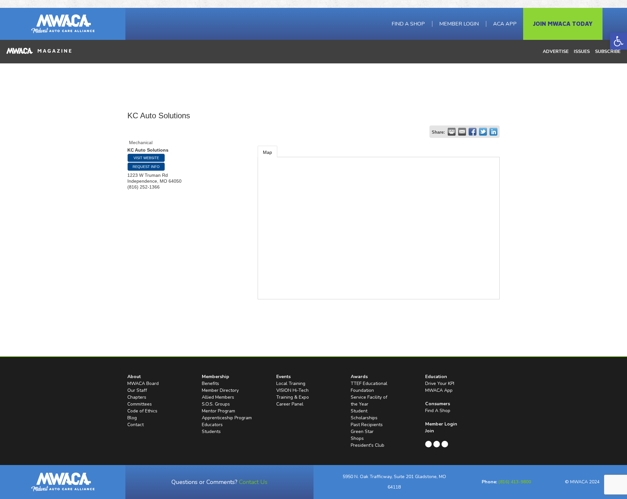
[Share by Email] (462, 132)
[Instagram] (445, 444)
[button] (618, 41)
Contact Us (253, 482)
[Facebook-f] (428, 444)
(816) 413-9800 (514, 482)
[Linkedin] (436, 444)
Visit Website (146, 158)
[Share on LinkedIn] (493, 132)
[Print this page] (452, 132)
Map (267, 152)
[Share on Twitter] (483, 132)
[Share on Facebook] (472, 132)
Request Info (146, 167)
